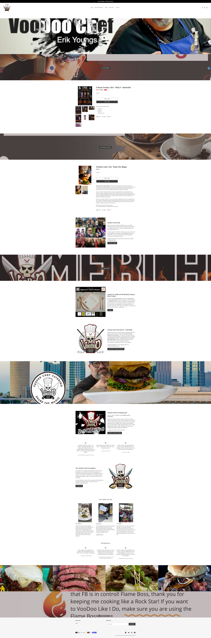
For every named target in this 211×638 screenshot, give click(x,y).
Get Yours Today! (105, 268)
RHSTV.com (124, 427)
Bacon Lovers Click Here (105, 609)
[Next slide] (109, 616)
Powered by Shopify (132, 635)
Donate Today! (100, 534)
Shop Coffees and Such (105, 147)
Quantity (97, 172)
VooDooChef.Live (112, 240)
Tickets (110, 310)
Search (77, 623)
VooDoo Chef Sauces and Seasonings (123, 635)
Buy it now (107, 101)
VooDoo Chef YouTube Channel (113, 427)
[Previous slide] (99, 616)
